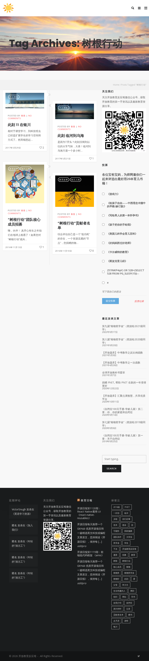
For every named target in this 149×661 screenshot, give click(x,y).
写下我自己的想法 (111, 291)
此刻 (126, 578)
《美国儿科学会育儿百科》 (122, 233)
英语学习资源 (22, 513)
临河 (126, 513)
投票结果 (139, 301)
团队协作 (117, 537)
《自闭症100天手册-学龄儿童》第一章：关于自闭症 (122, 437)
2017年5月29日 (13, 147)
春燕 (23, 115)
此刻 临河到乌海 (71, 135)
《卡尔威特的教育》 (118, 252)
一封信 (116, 513)
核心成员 (117, 566)
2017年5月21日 (63, 158)
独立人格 (25, 168)
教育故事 (13, 168)
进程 (126, 620)
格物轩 (116, 578)
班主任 (125, 584)
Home (116, 84)
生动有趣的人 (119, 590)
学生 (126, 543)
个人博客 (13, 97)
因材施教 (128, 531)
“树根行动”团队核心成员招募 (24, 222)
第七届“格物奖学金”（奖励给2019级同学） (123, 424)
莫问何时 (117, 608)
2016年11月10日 (63, 250)
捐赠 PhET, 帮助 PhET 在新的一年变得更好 (124, 384)
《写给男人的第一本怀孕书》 (123, 215)
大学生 (129, 537)
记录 (128, 608)
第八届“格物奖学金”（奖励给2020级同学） (123, 341)
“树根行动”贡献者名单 (74, 225)
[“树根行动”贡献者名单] (74, 191)
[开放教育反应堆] (8, 8)
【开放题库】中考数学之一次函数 (121, 362)
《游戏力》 (113, 194)
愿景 (115, 554)
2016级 (116, 507)
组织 (115, 596)
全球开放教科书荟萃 (113, 372)
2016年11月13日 (13, 247)
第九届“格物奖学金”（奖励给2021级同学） (123, 328)
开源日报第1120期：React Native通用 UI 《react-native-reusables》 (89, 513)
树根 (115, 560)
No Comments (20, 117)
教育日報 (86, 500)
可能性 (116, 531)
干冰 (115, 549)
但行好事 (126, 519)
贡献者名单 (118, 614)
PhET (127, 507)
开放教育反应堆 (129, 549)
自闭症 (129, 602)
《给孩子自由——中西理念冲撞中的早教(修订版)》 (126, 204)
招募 (124, 554)
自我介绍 (117, 602)
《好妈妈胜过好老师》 (119, 243)
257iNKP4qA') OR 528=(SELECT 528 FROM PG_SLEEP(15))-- (125, 271)
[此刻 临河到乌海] (74, 111)
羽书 (133, 596)
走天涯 (116, 620)
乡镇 (115, 519)
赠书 (130, 614)
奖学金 (116, 543)
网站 (124, 596)
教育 (133, 554)
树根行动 (126, 560)
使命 (124, 525)
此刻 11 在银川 (19, 124)
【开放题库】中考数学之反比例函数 (122, 352)
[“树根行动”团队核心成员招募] (24, 184)
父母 (115, 584)
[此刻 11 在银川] (24, 100)
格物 (128, 566)
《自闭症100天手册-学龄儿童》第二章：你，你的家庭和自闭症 (122, 410)
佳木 (115, 525)
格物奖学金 (129, 572)
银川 (115, 626)
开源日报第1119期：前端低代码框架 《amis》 (90, 553)
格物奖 (116, 572)
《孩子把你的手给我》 (119, 224)
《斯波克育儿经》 (117, 261)
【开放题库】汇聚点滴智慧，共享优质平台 (123, 397)
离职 (132, 590)
